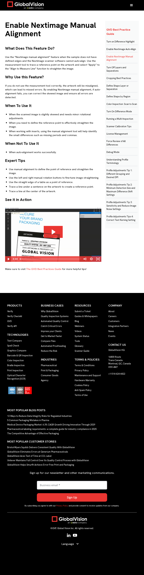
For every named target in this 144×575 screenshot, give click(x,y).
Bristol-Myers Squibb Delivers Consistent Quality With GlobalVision (41, 447)
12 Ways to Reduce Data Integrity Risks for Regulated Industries (39, 416)
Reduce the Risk (49, 350)
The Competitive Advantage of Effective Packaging (33, 433)
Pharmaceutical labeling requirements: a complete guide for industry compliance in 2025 (52, 429)
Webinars (79, 326)
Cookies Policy (82, 385)
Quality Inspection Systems (54, 316)
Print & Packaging (50, 370)
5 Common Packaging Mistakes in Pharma (28, 420)
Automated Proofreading (53, 346)
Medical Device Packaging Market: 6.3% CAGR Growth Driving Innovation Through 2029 (51, 424)
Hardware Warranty (85, 380)
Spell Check (13, 345)
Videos (78, 331)
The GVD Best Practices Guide (43, 269)
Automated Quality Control (54, 321)
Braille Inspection (16, 365)
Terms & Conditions (84, 365)
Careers (112, 316)
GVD (9, 321)
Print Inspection (15, 370)
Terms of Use (81, 395)
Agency (44, 380)
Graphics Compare (16, 350)
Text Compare (14, 340)
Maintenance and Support (88, 375)
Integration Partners (118, 326)
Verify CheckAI (14, 316)
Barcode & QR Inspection (20, 355)
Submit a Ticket (83, 311)
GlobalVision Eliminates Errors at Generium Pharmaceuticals (37, 451)
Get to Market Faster (51, 336)
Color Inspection (15, 360)
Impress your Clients (51, 331)
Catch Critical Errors (51, 326)
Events (111, 336)
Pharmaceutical (49, 365)
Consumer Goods (49, 375)
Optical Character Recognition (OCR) (16, 377)
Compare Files (48, 341)
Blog (77, 321)
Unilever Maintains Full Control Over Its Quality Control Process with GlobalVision (48, 460)
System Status (82, 336)
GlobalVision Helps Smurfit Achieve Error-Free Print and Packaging (40, 464)
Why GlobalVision (49, 311)
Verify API (12, 326)
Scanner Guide (82, 350)
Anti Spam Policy (83, 390)
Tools (77, 341)
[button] (131, 5)
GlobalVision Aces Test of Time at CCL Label (29, 456)
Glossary (79, 346)
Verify (10, 311)
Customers (113, 321)
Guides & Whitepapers (86, 316)
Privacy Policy (82, 370)
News (111, 331)
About (111, 311)
